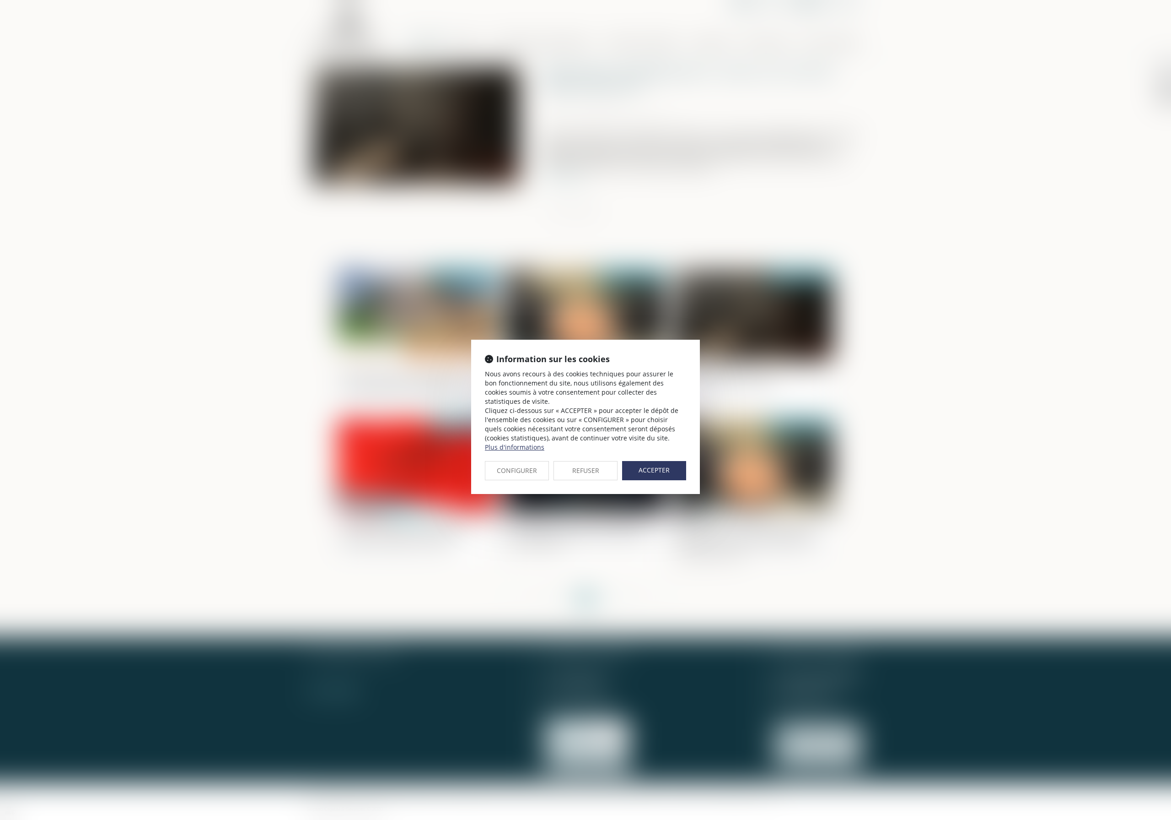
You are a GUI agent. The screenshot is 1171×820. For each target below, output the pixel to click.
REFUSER (585, 470)
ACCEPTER (654, 470)
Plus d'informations (514, 447)
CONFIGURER (517, 470)
